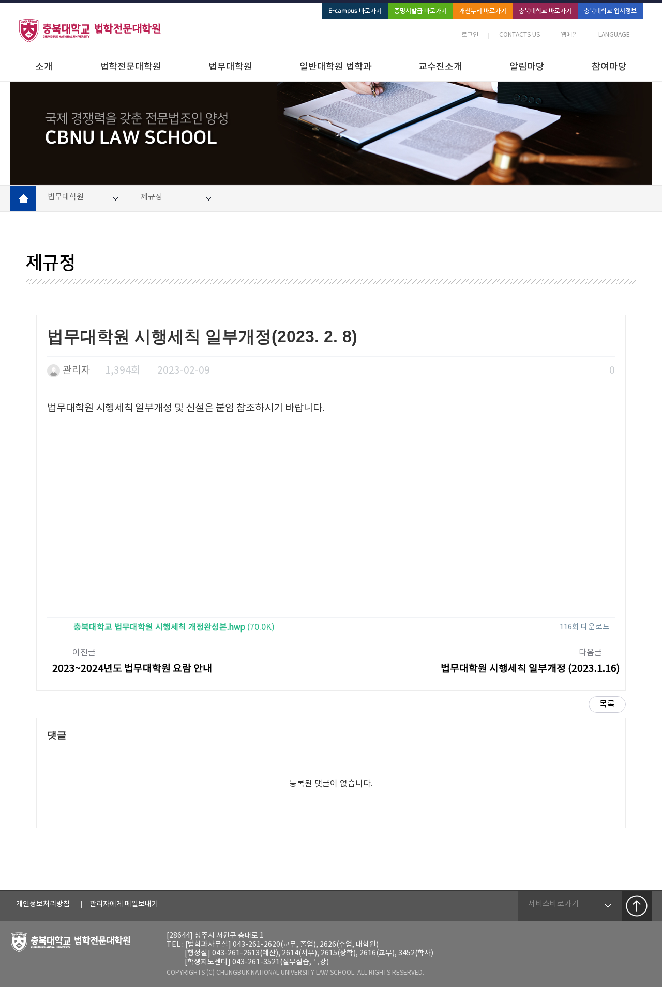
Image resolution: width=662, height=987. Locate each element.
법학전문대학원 (130, 66)
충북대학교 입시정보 (610, 11)
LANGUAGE (614, 35)
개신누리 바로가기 (482, 11)
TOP (637, 906)
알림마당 (527, 66)
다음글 (530, 661)
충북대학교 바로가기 (545, 11)
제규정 (151, 197)
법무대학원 (230, 66)
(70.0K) (174, 627)
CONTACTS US (519, 35)
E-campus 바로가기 (355, 11)
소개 (44, 66)
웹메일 (569, 35)
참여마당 (609, 66)
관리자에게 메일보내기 (123, 904)
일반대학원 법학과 (335, 66)
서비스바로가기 (553, 904)
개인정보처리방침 (43, 904)
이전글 (132, 661)
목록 (607, 704)
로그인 (469, 35)
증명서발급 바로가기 (420, 11)
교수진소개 (440, 66)
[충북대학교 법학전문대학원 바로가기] (99, 30)
